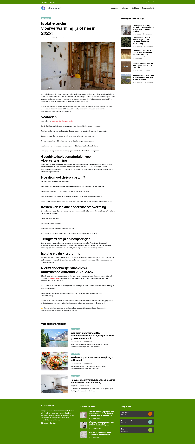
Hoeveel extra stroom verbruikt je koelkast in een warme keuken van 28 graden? (143, 28)
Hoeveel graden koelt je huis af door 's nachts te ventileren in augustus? (142, 52)
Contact (52, 2)
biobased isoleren (53, 278)
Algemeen (114, 8)
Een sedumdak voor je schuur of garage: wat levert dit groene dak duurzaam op (141, 41)
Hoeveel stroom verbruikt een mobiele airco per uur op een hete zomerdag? (93, 381)
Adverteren (44, 2)
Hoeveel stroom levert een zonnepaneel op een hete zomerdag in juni (143, 77)
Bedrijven (135, 8)
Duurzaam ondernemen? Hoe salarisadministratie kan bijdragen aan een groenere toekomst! (92, 336)
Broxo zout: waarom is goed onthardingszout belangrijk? (100, 433)
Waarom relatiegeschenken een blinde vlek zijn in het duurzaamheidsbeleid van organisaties (101, 424)
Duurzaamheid (148, 8)
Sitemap (44, 423)
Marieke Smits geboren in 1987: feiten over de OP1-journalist (143, 65)
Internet (125, 8)
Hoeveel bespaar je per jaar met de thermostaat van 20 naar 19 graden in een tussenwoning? (101, 414)
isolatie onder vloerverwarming (62, 121)
